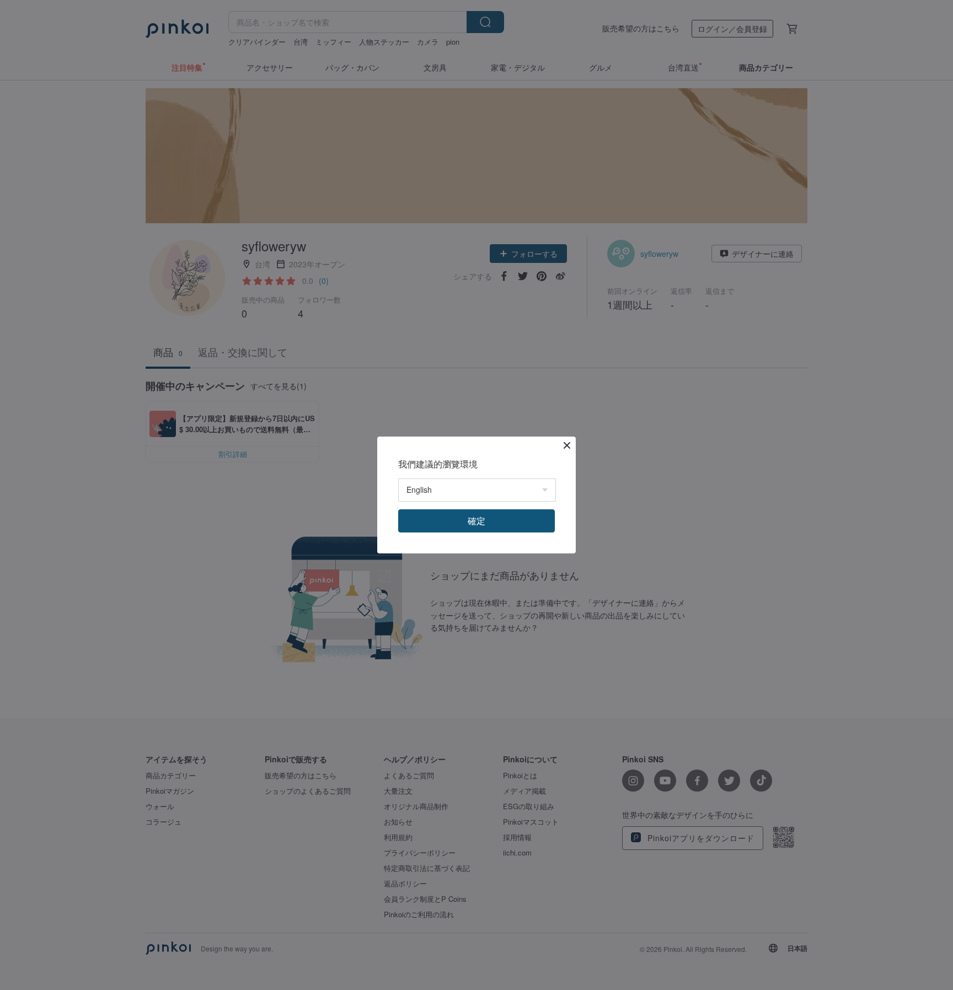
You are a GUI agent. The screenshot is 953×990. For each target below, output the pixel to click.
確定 (476, 520)
